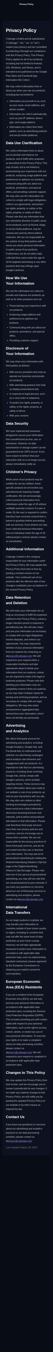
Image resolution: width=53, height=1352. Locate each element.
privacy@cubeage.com (20, 656)
